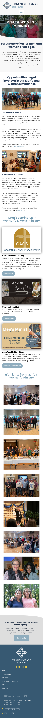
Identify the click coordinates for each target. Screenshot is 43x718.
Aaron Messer (19, 146)
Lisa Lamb (20, 210)
